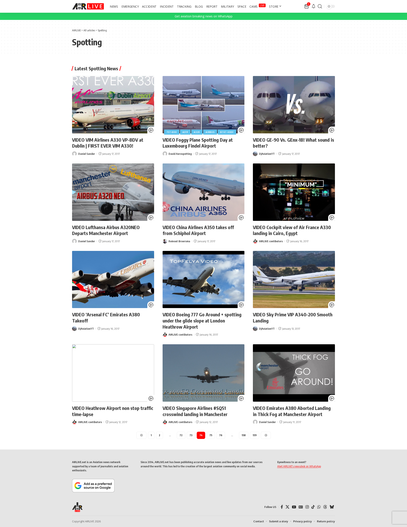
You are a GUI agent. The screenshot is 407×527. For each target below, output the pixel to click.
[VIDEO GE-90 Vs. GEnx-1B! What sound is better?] (294, 104)
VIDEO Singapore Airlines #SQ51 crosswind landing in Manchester (195, 411)
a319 (185, 132)
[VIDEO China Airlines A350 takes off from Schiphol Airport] (204, 192)
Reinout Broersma (179, 241)
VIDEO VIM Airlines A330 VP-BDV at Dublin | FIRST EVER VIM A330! (107, 143)
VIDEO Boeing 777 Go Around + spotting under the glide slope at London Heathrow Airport (202, 320)
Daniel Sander (86, 153)
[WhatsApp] (319, 507)
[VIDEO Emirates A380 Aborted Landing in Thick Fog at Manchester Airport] (294, 373)
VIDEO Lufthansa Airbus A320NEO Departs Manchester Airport (106, 230)
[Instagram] (307, 507)
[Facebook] (282, 507)
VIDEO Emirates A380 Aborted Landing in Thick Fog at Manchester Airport (292, 411)
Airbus (210, 132)
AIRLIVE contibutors (271, 241)
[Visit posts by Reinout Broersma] (165, 241)
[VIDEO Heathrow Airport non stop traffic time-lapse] (113, 373)
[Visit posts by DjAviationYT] (255, 153)
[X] (287, 507)
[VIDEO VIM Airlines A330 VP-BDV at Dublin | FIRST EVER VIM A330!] (113, 104)
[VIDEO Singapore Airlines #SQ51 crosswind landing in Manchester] (204, 373)
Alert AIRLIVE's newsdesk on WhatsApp (299, 466)
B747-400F (226, 132)
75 (210, 435)
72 (181, 435)
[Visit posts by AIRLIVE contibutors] (255, 241)
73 (191, 435)
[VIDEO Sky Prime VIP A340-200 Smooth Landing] (294, 279)
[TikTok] (313, 507)
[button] (320, 6)
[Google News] (301, 507)
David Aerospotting (180, 153)
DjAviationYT (267, 153)
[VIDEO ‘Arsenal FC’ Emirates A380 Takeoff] (113, 279)
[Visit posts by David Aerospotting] (165, 153)
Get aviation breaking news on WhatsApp (204, 16)
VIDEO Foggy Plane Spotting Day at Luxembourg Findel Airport (198, 143)
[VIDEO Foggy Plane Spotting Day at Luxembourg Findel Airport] (204, 104)
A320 (197, 132)
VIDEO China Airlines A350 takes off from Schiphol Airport (198, 230)
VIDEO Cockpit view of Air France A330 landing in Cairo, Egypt (292, 230)
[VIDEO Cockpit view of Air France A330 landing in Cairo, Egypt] (294, 192)
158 (244, 435)
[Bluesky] (332, 507)
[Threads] (325, 507)
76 (220, 435)
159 (254, 435)
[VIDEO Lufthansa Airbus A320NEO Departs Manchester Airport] (113, 192)
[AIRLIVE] (88, 6)
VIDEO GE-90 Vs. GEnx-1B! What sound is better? (293, 143)
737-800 (172, 132)
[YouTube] (294, 507)
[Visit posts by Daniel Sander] (74, 153)
